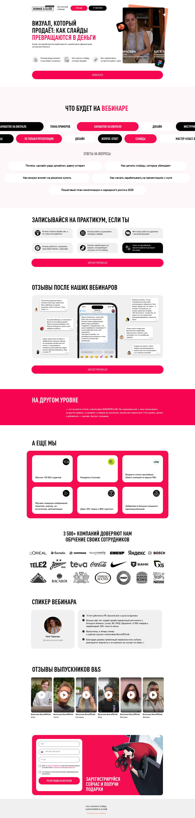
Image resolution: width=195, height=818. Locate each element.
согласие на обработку (52, 766)
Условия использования (96, 813)
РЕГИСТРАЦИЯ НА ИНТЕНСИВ (59, 780)
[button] (41, 695)
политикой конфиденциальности (64, 767)
